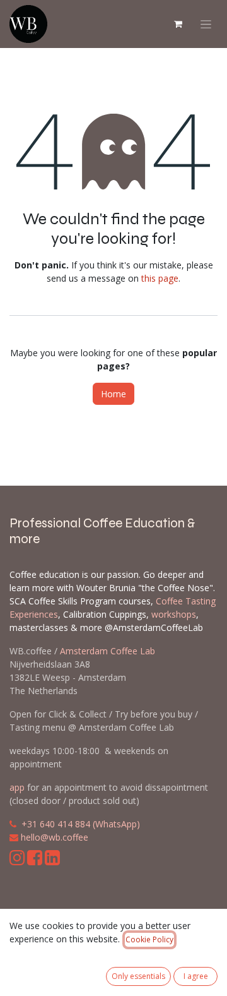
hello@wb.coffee (54, 837)
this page (159, 278)
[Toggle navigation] (206, 24)
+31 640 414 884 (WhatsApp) (80, 824)
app (17, 787)
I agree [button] (195, 976)
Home (113, 394)
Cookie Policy (149, 939)
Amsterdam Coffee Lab (107, 651)
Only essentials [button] (138, 976)
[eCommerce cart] (177, 24)
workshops (173, 614)
